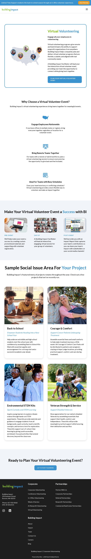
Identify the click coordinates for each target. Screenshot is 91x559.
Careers (31, 540)
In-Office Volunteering (36, 498)
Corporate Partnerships (64, 494)
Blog (29, 544)
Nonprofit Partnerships (64, 502)
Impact (30, 528)
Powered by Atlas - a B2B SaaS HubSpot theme (45, 557)
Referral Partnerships (63, 498)
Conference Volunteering (37, 494)
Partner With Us (61, 490)
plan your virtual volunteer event (62, 79)
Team (30, 532)
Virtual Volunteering (35, 510)
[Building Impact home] (10, 9)
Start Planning (84, 3)
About (30, 524)
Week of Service (33, 502)
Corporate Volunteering (36, 490)
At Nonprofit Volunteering (37, 506)
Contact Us (32, 536)
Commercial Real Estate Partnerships (68, 506)
